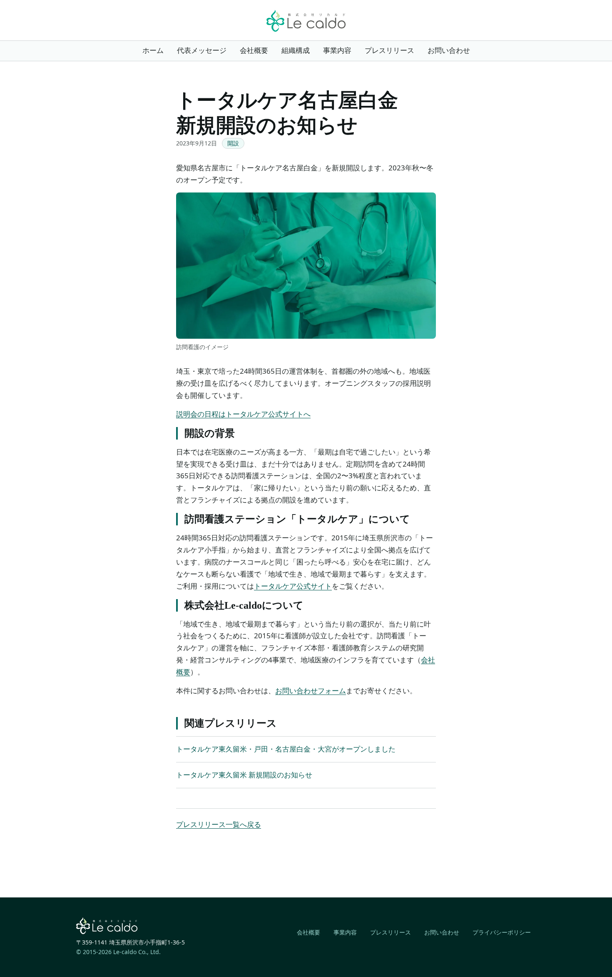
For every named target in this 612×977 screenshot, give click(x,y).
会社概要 (254, 50)
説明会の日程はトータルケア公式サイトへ (243, 414)
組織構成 (295, 50)
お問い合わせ (449, 50)
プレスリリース (389, 50)
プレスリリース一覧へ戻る (218, 824)
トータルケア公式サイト (293, 586)
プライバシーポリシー (502, 932)
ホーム (153, 50)
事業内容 (337, 50)
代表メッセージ (201, 50)
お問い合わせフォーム (310, 690)
